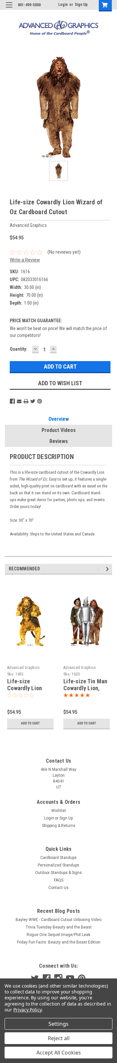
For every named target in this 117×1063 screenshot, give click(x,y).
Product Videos (59, 430)
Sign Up (81, 4)
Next (108, 568)
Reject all (59, 1038)
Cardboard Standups (58, 857)
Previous (99, 568)
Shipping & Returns (58, 825)
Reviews (58, 441)
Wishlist (58, 810)
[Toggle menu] (9, 9)
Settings (58, 1023)
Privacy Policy (27, 1010)
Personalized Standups (58, 865)
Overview (58, 419)
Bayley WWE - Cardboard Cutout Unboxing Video (58, 919)
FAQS (58, 880)
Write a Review (25, 259)
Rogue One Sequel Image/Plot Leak (58, 934)
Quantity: (18, 349)
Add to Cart (30, 723)
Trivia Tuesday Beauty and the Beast (59, 927)
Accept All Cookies (58, 1052)
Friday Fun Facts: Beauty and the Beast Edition (58, 942)
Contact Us (58, 887)
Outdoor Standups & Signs (58, 872)
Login (63, 4)
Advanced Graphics (23, 667)
